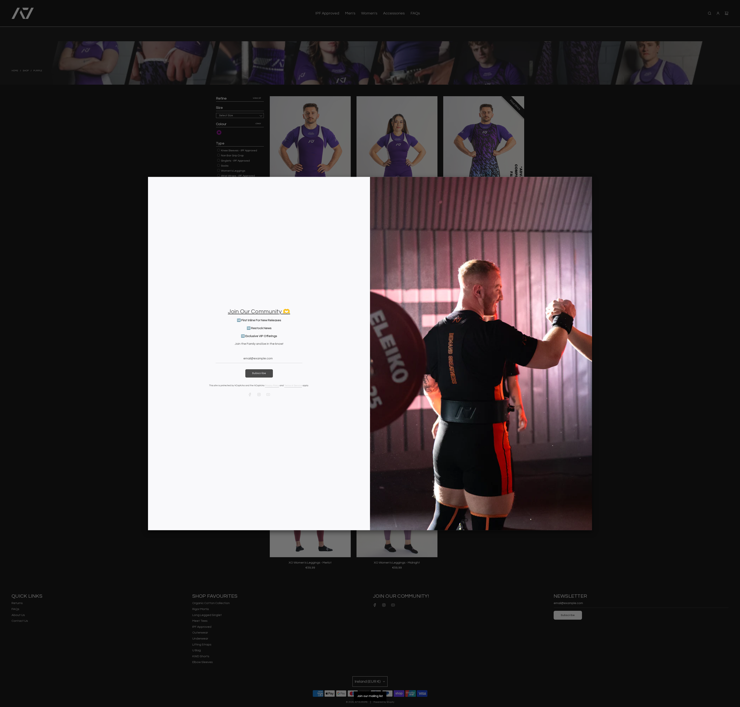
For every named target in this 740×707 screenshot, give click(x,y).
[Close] (585, 183)
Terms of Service (293, 385)
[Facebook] (250, 394)
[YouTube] (268, 394)
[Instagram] (259, 394)
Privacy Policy (272, 385)
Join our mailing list (370, 696)
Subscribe (259, 373)
